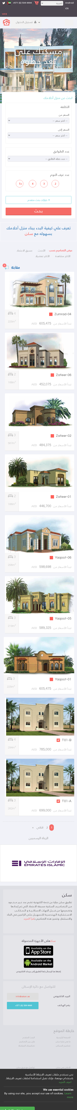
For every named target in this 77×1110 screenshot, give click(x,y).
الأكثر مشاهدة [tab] (62, 256)
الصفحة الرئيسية (63, 1037)
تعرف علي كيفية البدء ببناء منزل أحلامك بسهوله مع (39, 231)
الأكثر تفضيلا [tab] (42, 256)
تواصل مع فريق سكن (25, 1067)
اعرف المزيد (65, 1082)
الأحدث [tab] (41, 250)
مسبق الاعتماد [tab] (24, 250)
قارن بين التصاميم (27, 1041)
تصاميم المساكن (63, 1045)
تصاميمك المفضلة (27, 1045)
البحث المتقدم (29, 1037)
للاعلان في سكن (63, 1067)
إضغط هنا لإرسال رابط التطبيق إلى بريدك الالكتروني (38, 971)
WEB (4, 14)
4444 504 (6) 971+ (22, 3)
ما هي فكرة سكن (63, 1041)
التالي (40, 827)
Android (69, 3)
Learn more (68, 1095)
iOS (67, 8)
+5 (20, 184)
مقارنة (15, 267)
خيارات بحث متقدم (38, 200)
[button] (6, 65)
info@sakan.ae (23, 996)
